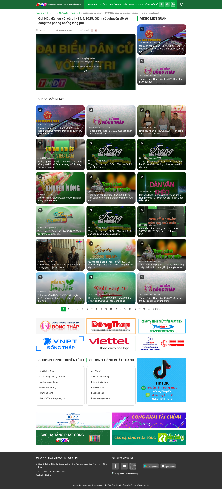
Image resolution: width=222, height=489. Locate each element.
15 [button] (130, 309)
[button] (163, 309)
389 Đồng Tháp (47, 371)
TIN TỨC (102, 4)
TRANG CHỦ (92, 4)
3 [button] (73, 309)
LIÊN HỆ (154, 4)
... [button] (149, 309)
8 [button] (96, 309)
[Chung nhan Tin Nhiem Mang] (149, 473)
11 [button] (111, 309)
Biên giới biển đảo (99, 382)
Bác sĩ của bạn (98, 387)
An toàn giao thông (49, 382)
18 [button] (144, 309)
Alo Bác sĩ (95, 371)
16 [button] (135, 309)
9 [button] (101, 309)
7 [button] (91, 309)
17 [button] (139, 309)
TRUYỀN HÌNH (115, 4)
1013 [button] (154, 309)
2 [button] (68, 309)
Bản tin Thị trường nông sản (53, 398)
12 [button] (116, 309)
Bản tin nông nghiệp (100, 398)
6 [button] (87, 309)
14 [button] (125, 309)
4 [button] (77, 309)
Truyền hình (52, 13)
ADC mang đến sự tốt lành (52, 376)
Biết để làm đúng (48, 387)
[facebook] (91, 30)
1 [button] (63, 309)
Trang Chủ (40, 13)
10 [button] (106, 309)
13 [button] (120, 309)
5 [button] (82, 309)
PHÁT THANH (128, 4)
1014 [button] (158, 309)
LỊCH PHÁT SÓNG (143, 4)
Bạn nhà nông (46, 393)
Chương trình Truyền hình (69, 13)
